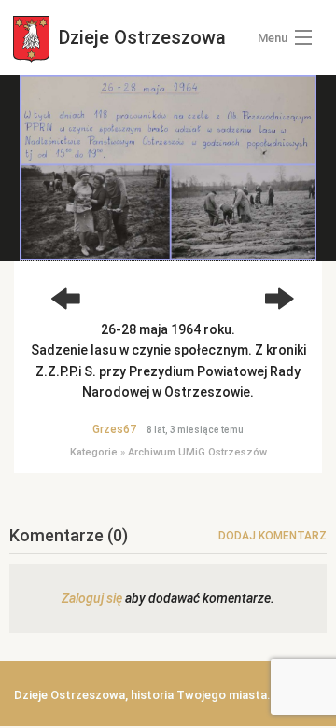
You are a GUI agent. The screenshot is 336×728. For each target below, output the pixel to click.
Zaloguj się (92, 598)
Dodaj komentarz (272, 535)
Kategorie (94, 452)
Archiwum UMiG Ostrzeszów (197, 452)
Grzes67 (114, 429)
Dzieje (140, 37)
